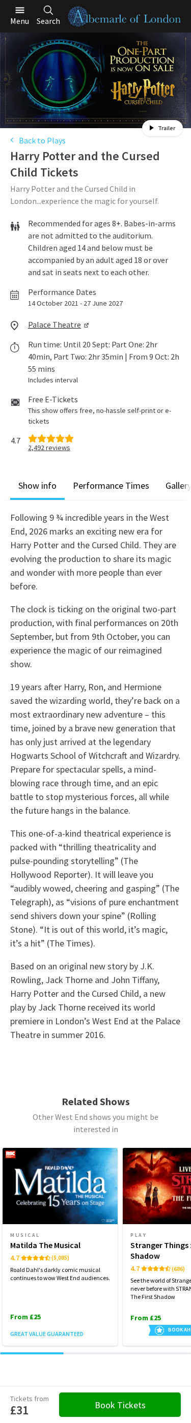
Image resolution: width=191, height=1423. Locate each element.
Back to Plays (42, 140)
